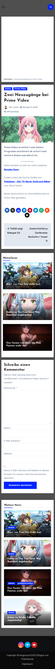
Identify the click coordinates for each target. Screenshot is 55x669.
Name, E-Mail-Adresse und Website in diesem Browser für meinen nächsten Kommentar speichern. (26, 474)
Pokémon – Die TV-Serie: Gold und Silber (27, 181)
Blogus (40, 655)
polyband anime (25, 583)
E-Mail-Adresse (12, 441)
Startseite (8, 79)
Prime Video (20, 89)
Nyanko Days (11, 169)
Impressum (27, 664)
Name (7, 428)
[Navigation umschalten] (3, 7)
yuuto (16, 107)
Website (8, 453)
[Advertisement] (27, 46)
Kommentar (10, 388)
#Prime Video (13, 112)
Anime (8, 89)
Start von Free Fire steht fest (23, 284)
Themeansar (27, 659)
